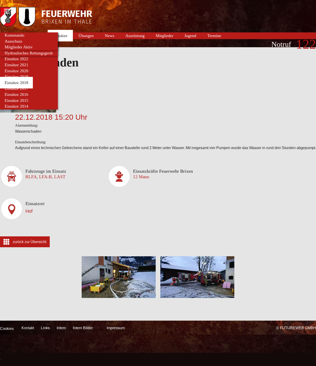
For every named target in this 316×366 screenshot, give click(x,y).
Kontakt (28, 328)
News (109, 35)
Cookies (7, 329)
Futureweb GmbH (298, 328)
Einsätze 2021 (16, 65)
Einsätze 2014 (16, 106)
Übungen (86, 35)
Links (45, 328)
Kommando (14, 35)
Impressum (116, 328)
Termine (214, 35)
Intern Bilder (83, 328)
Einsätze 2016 (16, 94)
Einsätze (60, 35)
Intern (61, 328)
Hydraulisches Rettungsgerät (29, 53)
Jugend (190, 35)
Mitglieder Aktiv (19, 47)
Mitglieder (164, 35)
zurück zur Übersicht (29, 242)
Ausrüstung (135, 35)
